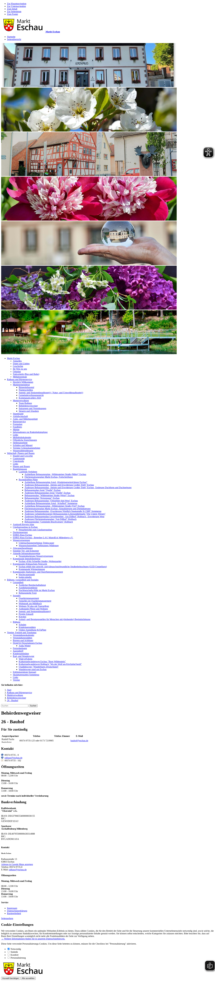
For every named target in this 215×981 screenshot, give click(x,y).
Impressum (12, 908)
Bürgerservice (19, 421)
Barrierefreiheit (14, 913)
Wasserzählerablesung (23, 450)
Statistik (14, 952)
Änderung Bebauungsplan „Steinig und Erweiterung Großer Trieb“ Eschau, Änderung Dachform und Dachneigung (78, 487)
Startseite (11, 36)
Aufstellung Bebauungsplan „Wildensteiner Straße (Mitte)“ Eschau (55, 474)
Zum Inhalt (12, 9)
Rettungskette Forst (28, 593)
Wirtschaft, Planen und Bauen (21, 453)
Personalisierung (18, 958)
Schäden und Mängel (22, 445)
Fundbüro (17, 427)
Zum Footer (12, 14)
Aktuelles (17, 361)
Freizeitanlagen (20, 648)
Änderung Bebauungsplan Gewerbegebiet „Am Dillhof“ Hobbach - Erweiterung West (64, 516)
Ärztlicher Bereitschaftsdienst (32, 585)
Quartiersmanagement (29, 598)
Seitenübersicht (14, 39)
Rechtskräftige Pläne (28, 479)
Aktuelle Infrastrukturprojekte (26, 553)
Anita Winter (25, 645)
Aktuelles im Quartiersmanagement (35, 601)
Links (15, 435)
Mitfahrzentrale (20, 377)
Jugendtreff (18, 651)
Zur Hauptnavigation (16, 3)
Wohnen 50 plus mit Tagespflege (34, 606)
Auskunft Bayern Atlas (23, 524)
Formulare (17, 424)
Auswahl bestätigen (10, 978)
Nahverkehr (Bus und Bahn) (26, 374)
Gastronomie (19, 458)
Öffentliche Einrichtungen (25, 440)
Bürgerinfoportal (26, 387)
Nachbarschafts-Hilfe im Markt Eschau (37, 590)
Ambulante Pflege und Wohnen (33, 609)
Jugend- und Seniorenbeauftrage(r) (35, 611)
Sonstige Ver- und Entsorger (26, 551)
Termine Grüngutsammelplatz (26, 448)
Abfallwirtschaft (20, 416)
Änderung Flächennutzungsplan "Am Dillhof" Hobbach (50, 519)
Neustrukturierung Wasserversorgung (36, 556)
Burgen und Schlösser (23, 640)
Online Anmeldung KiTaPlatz (32, 630)
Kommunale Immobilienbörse (26, 558)
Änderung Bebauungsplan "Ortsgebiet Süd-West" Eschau (51, 500)
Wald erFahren (25, 659)
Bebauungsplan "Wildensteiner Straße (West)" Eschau (49, 495)
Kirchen (22, 616)
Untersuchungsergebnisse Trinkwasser (36, 543)
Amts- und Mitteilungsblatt (25, 419)
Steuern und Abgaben (29, 411)
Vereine (16, 680)
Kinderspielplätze (21, 653)
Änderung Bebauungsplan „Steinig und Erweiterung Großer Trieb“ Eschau (59, 485)
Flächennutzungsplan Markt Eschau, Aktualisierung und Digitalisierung (58, 508)
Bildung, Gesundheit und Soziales (22, 580)
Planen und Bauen (21, 466)
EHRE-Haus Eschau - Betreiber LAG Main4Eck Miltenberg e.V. (43, 537)
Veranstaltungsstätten (22, 638)
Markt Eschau (13, 358)
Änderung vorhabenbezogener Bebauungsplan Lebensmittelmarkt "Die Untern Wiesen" (65, 514)
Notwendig (16, 949)
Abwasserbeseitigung (23, 548)
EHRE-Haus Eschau (22, 535)
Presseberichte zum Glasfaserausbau (35, 529)
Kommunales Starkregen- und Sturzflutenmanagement (38, 572)
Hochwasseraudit (27, 574)
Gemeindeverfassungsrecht (31, 395)
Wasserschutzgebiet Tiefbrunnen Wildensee (39, 545)
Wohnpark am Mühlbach (30, 603)
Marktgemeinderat (21, 384)
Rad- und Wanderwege (23, 656)
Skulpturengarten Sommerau (26, 674)
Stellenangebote (20, 442)
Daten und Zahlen (21, 363)
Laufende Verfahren (28, 471)
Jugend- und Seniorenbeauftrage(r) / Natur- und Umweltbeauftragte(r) (51, 392)
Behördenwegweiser (28, 406)
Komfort (14, 955)
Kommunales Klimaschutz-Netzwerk (30, 564)
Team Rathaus (25, 403)
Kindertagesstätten (27, 627)
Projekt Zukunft (26, 614)
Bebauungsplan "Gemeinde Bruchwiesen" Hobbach (49, 522)
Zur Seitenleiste (14, 11)
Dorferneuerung (20, 532)
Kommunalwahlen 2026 (30, 398)
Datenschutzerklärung (17, 911)
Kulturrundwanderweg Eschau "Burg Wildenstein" (42, 661)
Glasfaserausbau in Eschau (25, 527)
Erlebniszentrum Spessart (24, 672)
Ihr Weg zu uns (20, 369)
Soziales (16, 595)
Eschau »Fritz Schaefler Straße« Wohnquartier (40, 561)
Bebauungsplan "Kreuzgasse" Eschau (42, 498)
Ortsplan (17, 371)
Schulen (22, 624)
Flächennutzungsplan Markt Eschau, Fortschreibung (49, 477)
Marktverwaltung (21, 400)
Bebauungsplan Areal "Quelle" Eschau (43, 490)
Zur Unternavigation (16, 6)
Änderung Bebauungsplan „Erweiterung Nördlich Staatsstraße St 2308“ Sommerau (63, 511)
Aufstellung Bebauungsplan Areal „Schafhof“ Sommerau (51, 503)
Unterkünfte (18, 461)
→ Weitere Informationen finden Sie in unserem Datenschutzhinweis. (33, 939)
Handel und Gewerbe (23, 456)
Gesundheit (18, 582)
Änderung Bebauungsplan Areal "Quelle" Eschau (47, 493)
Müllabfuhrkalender (22, 437)
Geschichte (18, 366)
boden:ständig (25, 577)
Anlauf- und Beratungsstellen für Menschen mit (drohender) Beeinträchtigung (54, 619)
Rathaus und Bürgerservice (19, 379)
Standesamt (18, 413)
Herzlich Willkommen (23, 382)
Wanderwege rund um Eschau (33, 669)
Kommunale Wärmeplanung (32, 569)
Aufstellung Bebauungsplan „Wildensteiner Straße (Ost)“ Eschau (55, 506)
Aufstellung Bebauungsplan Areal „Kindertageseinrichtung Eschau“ (56, 482)
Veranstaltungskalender (23, 635)
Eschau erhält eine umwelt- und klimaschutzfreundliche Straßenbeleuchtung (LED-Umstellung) (63, 566)
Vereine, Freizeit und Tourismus (21, 632)
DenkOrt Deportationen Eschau (27, 643)
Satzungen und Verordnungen (32, 408)
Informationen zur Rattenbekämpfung (30, 432)
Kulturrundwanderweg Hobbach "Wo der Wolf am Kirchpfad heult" (50, 664)
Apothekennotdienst (28, 587)
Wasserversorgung (21, 540)
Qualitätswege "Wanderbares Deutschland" (39, 667)
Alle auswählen (28, 978)
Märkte (16, 429)
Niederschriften (26, 390)
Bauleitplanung (20, 469)
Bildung (16, 622)
